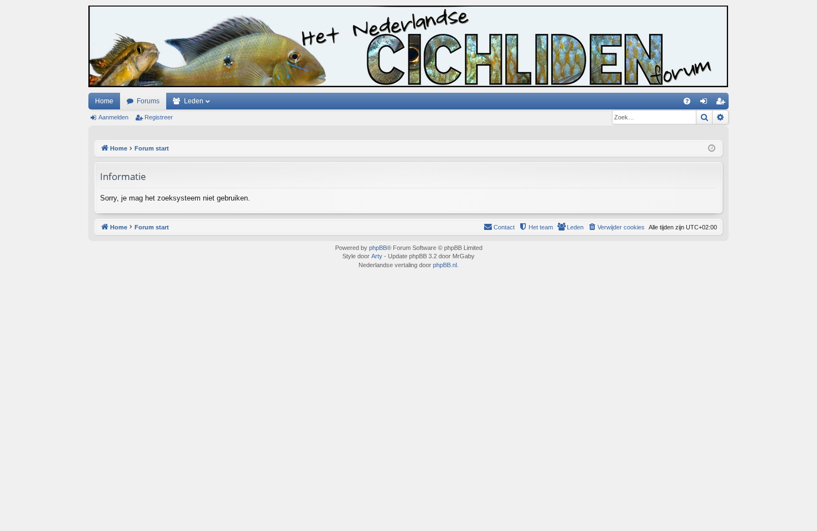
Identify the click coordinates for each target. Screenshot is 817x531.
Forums (148, 101)
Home (104, 101)
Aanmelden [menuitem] (706, 103)
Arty (376, 256)
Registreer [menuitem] (722, 103)
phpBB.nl (445, 265)
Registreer (159, 117)
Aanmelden (113, 117)
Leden (193, 101)
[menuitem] (687, 101)
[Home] (408, 46)
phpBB (378, 247)
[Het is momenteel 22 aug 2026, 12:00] (711, 148)
